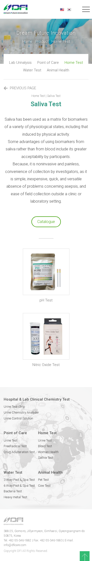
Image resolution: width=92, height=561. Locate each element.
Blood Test (45, 446)
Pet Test (43, 480)
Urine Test (10, 440)
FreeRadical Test (15, 446)
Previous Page (22, 88)
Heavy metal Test (15, 497)
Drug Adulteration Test (19, 452)
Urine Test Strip (14, 406)
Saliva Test (45, 457)
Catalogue (46, 221)
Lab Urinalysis (20, 62)
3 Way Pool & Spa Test (19, 480)
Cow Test (44, 485)
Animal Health (58, 70)
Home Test (74, 62)
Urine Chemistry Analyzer (21, 412)
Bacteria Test (13, 491)
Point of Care (48, 62)
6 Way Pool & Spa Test (19, 485)
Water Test (32, 70)
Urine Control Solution (18, 418)
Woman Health (48, 452)
